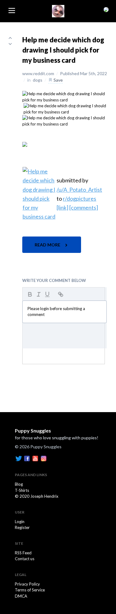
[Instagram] (43, 457)
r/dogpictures (79, 198)
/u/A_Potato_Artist (79, 189)
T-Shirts (22, 490)
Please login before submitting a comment (56, 311)
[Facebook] (27, 457)
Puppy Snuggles (33, 430)
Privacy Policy (27, 584)
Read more (48, 244)
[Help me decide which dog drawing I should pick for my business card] (65, 96)
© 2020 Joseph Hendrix (36, 496)
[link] (62, 207)
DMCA (21, 596)
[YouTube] (35, 457)
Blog (19, 484)
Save (58, 80)
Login (19, 521)
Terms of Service (30, 589)
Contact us (24, 558)
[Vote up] (10, 38)
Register (22, 527)
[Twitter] (18, 457)
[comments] (83, 207)
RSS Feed (23, 552)
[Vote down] (10, 44)
